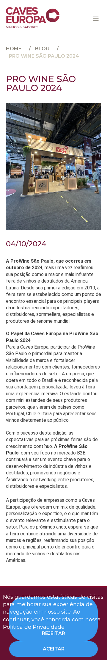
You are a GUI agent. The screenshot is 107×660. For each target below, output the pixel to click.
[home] (32, 17)
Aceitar (53, 649)
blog (42, 48)
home (13, 48)
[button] (95, 18)
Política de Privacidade (33, 627)
